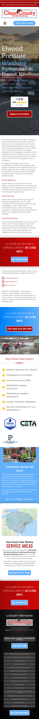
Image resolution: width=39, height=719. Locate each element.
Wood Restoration (11, 278)
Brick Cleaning (10, 285)
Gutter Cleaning (11, 282)
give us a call (14, 565)
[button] (24, 23)
